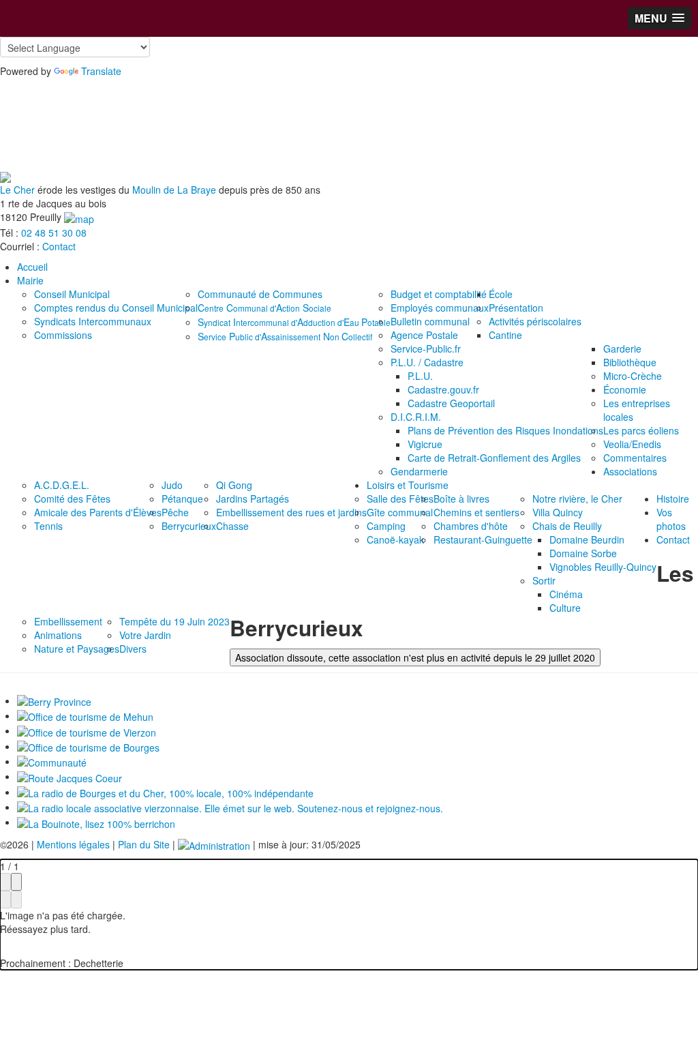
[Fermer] (16, 882)
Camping (386, 526)
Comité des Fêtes (72, 498)
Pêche (175, 512)
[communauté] (52, 761)
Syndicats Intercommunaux (92, 321)
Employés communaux (440, 307)
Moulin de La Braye (174, 189)
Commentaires (635, 457)
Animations (58, 635)
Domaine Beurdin (586, 539)
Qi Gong (234, 485)
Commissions (63, 335)
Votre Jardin (145, 635)
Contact (59, 246)
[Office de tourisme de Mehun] (85, 715)
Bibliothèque (629, 362)
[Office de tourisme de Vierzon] (86, 730)
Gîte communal (400, 512)
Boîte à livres (461, 498)
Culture (565, 607)
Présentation (516, 307)
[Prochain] (16, 899)
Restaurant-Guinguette (483, 539)
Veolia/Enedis (632, 444)
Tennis (48, 526)
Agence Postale (424, 335)
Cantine (505, 335)
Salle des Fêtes (400, 498)
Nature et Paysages (76, 648)
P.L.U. (420, 376)
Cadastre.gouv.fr (443, 389)
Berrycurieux (189, 526)
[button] (659, 18)
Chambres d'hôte (471, 526)
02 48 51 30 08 (54, 232)
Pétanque (182, 498)
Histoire (672, 498)
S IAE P (294, 322)
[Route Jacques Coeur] (69, 776)
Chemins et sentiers (476, 512)
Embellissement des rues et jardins (291, 512)
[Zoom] (5, 882)
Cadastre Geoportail (451, 403)
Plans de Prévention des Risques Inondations (505, 430)
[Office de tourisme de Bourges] (88, 746)
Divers (133, 648)
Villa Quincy (557, 512)
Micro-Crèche (632, 376)
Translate (101, 71)
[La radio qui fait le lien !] (230, 807)
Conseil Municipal (72, 294)
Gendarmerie (419, 471)
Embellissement (68, 621)
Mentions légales (73, 844)
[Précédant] (5, 899)
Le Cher (17, 189)
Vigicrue (425, 444)
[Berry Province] (54, 700)
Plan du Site (144, 844)
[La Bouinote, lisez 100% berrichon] (96, 822)
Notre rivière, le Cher (577, 498)
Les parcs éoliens (641, 430)
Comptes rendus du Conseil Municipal (116, 307)
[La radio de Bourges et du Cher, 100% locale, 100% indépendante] (165, 792)
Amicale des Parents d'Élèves (98, 512)
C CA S (264, 307)
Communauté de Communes (260, 294)
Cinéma (566, 594)
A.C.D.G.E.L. (61, 485)
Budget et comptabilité (439, 294)
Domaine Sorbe (583, 553)
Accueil (32, 266)
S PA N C (285, 336)
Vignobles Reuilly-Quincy (602, 567)
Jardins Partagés (252, 498)
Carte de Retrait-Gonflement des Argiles (494, 457)
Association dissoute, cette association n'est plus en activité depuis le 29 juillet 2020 (415, 657)
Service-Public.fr (426, 348)
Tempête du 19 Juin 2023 (174, 621)
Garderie (622, 348)
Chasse (232, 526)
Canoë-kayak (395, 539)
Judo (172, 485)
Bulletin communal (430, 321)
